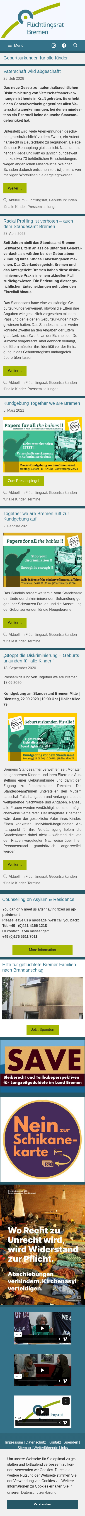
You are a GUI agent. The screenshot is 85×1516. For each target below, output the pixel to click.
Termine (33, 499)
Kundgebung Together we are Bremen (41, 403)
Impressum (14, 1442)
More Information (42, 950)
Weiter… (15, 188)
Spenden (70, 1442)
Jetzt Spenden (42, 1029)
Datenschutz (36, 1442)
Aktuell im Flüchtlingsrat (28, 200)
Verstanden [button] (42, 1504)
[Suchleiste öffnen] (75, 45)
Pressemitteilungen (42, 207)
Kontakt (55, 1442)
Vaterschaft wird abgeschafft (32, 71)
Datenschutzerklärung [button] (38, 1492)
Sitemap (24, 1448)
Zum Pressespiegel (23, 481)
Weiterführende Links (51, 1448)
